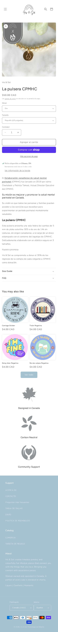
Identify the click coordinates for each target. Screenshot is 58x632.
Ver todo (29, 374)
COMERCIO (10, 537)
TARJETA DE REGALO (15, 544)
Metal (4, 103)
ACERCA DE (10, 490)
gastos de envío (10, 99)
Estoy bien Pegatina (10, 363)
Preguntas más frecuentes (17, 502)
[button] (5, 9)
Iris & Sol (24, 627)
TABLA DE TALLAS (14, 508)
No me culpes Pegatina (39, 363)
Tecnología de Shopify (36, 627)
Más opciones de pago (29, 156)
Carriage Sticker (8, 326)
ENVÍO (8, 514)
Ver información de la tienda (17, 170)
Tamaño (5, 115)
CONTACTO (10, 496)
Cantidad (5, 127)
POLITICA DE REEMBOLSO (17, 520)
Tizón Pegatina (36, 326)
